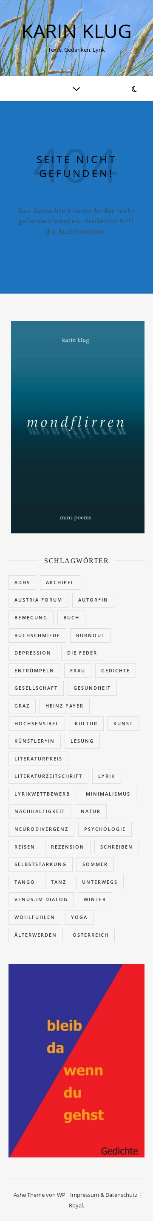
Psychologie (105, 829)
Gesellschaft (36, 688)
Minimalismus (108, 794)
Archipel (60, 582)
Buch (71, 617)
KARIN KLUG (76, 30)
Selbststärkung (40, 864)
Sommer (95, 864)
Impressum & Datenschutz (103, 1195)
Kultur (86, 723)
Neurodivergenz (41, 829)
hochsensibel (36, 723)
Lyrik (106, 776)
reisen (24, 847)
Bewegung (31, 617)
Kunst (123, 723)
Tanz (58, 882)
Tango (24, 882)
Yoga (79, 917)
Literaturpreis (38, 758)
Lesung (82, 741)
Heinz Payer (64, 705)
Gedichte (115, 670)
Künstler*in (34, 741)
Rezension (68, 847)
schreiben (116, 847)
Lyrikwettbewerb (42, 794)
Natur (91, 811)
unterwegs (100, 882)
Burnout (90, 635)
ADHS (22, 582)
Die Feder (82, 652)
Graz (22, 705)
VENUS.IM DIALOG (41, 899)
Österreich (91, 935)
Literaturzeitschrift (48, 776)
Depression (32, 652)
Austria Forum (38, 600)
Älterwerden (35, 935)
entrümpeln (34, 670)
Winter (95, 899)
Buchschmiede (37, 635)
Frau (77, 670)
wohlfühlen (34, 917)
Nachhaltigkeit (39, 811)
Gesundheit (92, 688)
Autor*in (93, 600)
